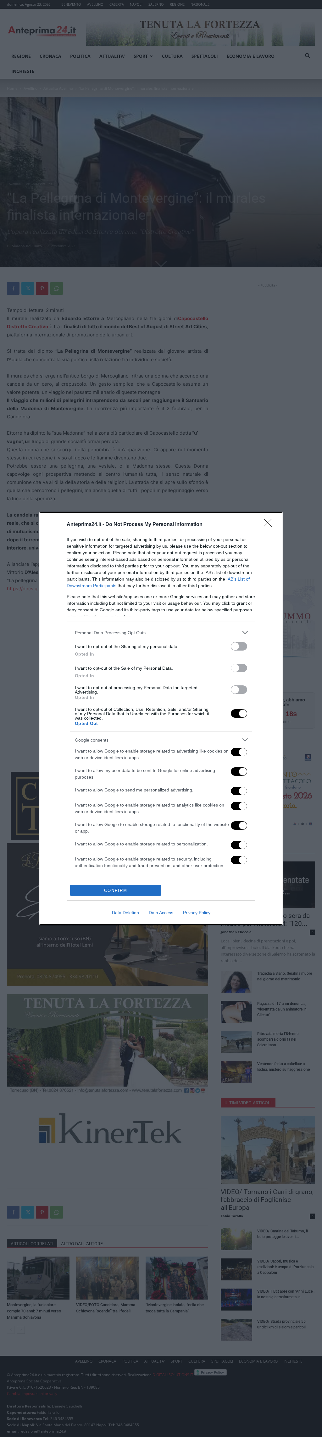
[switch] (239, 646)
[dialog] (161, 718)
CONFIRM (115, 890)
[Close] (270, 525)
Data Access (161, 912)
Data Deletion (125, 912)
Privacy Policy (196, 912)
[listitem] (161, 632)
